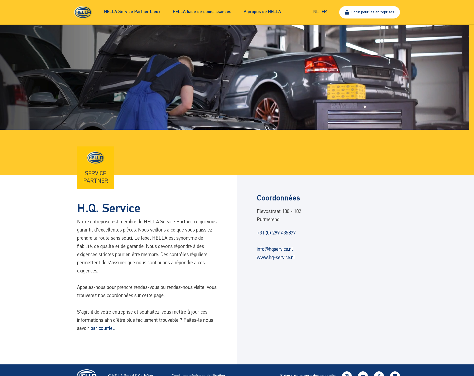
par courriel (102, 328)
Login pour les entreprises (373, 12)
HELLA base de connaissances (202, 12)
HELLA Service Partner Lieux (132, 12)
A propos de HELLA (262, 12)
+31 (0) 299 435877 (276, 233)
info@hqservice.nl (275, 249)
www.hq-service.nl (276, 257)
